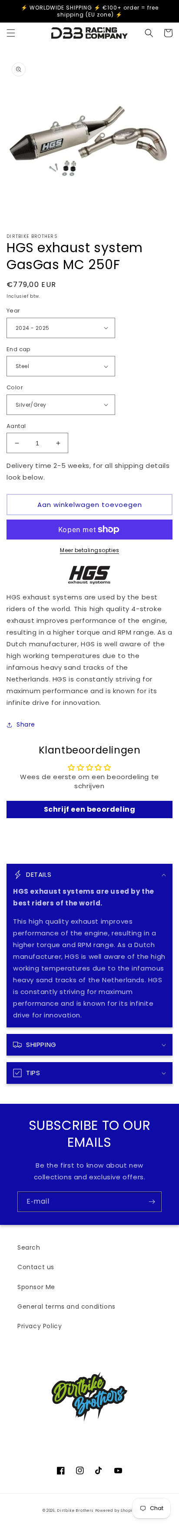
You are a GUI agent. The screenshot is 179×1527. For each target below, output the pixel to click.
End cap (19, 349)
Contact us (35, 1267)
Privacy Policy (39, 1326)
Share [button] (26, 724)
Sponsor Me (36, 1287)
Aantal (16, 426)
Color (15, 387)
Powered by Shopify (116, 1510)
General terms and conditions (66, 1306)
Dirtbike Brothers (75, 1510)
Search (28, 1247)
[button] (10, 33)
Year (13, 310)
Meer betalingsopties (89, 550)
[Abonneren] (151, 1201)
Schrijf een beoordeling (90, 809)
